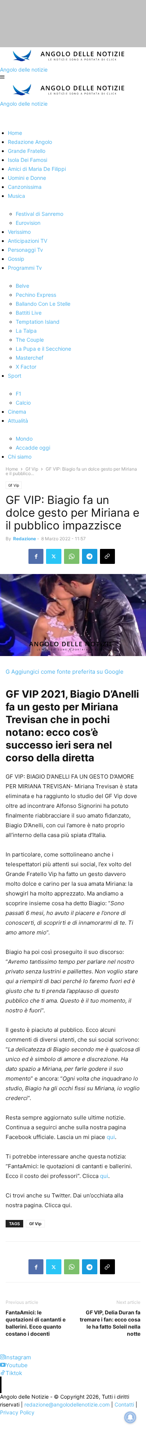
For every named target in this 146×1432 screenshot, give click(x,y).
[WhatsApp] (71, 556)
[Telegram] (89, 556)
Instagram (18, 1357)
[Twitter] (53, 556)
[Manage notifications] (130, 1417)
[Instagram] (2, 1357)
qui (111, 1137)
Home (12, 469)
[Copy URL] (107, 556)
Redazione (24, 538)
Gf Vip (31, 469)
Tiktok (14, 1373)
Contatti (124, 1404)
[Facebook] (35, 556)
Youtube (17, 1365)
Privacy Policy (17, 1412)
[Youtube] (3, 1365)
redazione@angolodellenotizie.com (67, 1404)
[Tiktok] (3, 1373)
